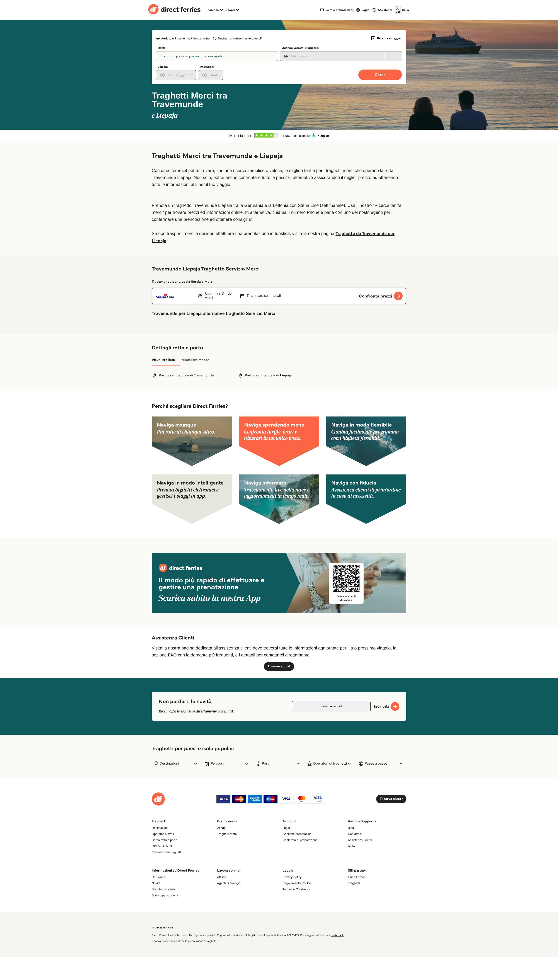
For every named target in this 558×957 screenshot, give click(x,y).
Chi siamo (158, 877)
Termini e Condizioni (296, 889)
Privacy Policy (291, 877)
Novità (156, 883)
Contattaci (355, 834)
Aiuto (351, 846)
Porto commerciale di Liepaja (268, 375)
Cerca (380, 74)
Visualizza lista (163, 360)
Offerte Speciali (162, 846)
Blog (351, 828)
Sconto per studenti (165, 895)
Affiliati (221, 877)
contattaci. (337, 935)
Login (286, 828)
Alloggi (221, 828)
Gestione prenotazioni (297, 834)
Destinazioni (160, 828)
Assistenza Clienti (360, 840)
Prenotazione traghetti (167, 852)
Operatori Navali (163, 834)
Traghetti (354, 883)
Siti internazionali (163, 889)
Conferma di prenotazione (300, 840)
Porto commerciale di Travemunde (186, 375)
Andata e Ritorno (173, 38)
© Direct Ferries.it (162, 927)
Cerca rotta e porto (164, 840)
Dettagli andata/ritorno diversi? (240, 38)
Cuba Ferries (357, 877)
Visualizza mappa (196, 360)
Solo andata (201, 38)
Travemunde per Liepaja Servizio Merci (183, 282)
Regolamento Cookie (296, 883)
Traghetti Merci (227, 834)
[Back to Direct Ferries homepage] (174, 9)
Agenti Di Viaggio (228, 883)
